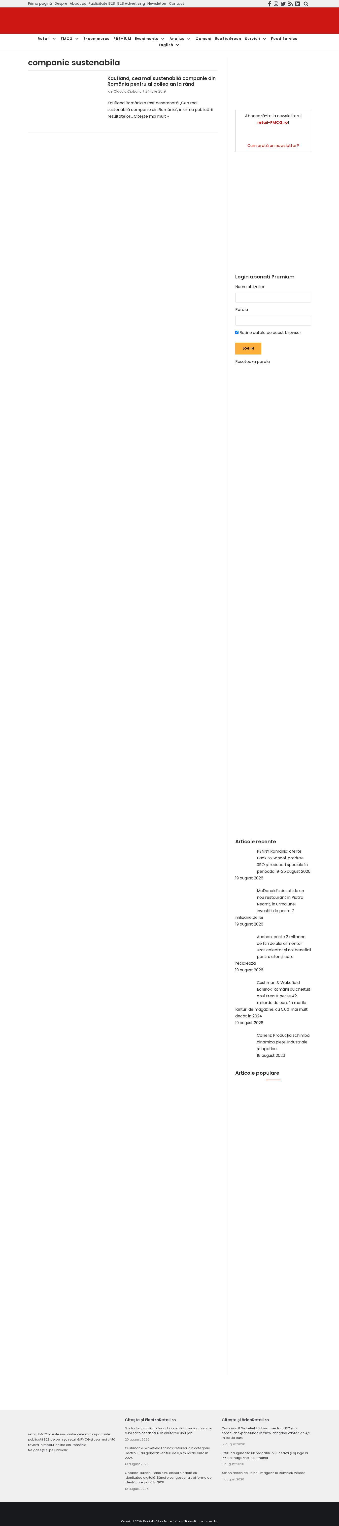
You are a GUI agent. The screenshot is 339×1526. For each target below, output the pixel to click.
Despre (61, 3)
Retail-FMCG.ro (153, 1521)
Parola (241, 309)
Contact (176, 3)
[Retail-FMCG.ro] (65, 21)
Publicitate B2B (102, 3)
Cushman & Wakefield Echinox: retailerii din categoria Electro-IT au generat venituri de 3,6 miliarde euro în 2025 (167, 1453)
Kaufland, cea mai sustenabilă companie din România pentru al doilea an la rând (161, 81)
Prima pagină (40, 3)
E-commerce (97, 38)
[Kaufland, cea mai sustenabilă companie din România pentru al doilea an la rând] (65, 100)
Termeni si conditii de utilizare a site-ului (190, 1521)
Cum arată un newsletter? (273, 145)
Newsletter (157, 3)
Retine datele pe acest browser (269, 332)
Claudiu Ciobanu (127, 91)
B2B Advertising (131, 3)
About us (78, 3)
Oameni (203, 38)
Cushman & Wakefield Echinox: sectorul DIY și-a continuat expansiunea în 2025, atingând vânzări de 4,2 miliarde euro (266, 1433)
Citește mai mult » (151, 116)
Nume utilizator (250, 287)
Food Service (284, 38)
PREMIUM (122, 38)
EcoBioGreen (228, 38)
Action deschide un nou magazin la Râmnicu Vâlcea (263, 1473)
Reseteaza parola (252, 361)
